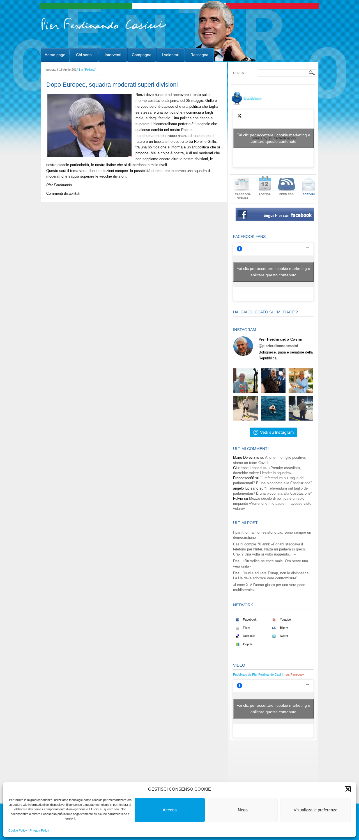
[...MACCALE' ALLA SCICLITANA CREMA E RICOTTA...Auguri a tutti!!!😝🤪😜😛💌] (301, 380)
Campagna (141, 54)
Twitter (283, 635)
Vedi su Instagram (277, 432)
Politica (90, 69)
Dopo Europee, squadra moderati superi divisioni (112, 84)
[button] (348, 789)
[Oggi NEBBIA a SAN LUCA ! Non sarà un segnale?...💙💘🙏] (245, 380)
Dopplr (247, 644)
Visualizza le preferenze (315, 809)
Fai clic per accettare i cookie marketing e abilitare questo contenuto (273, 138)
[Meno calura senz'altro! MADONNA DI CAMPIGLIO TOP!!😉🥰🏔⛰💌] (273, 380)
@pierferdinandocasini (278, 346)
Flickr (246, 627)
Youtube (285, 619)
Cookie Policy (17, 830)
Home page (55, 54)
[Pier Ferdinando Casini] (104, 30)
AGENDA (265, 194)
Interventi (113, 54)
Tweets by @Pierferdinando (273, 138)
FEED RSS (286, 194)
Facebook (249, 619)
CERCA (238, 73)
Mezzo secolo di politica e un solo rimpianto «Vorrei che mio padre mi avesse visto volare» (272, 503)
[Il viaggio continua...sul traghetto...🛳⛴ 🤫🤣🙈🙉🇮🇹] (301, 408)
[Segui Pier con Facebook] (275, 220)
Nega (243, 809)
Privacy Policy (39, 830)
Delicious (248, 635)
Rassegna (199, 54)
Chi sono (84, 54)
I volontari (170, 54)
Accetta (170, 809)
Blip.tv (283, 627)
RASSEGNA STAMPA (243, 196)
